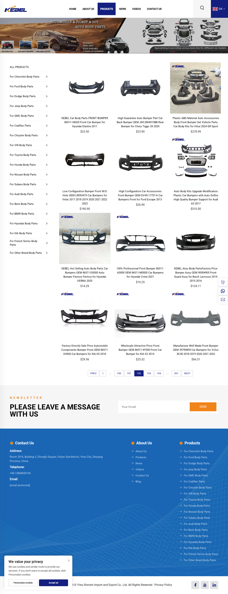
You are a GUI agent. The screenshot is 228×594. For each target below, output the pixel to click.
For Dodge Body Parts (23, 96)
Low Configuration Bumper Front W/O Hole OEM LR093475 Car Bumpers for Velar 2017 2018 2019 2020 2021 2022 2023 (84, 197)
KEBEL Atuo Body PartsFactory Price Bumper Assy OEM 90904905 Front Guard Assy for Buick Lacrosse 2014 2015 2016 (195, 274)
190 (119, 373)
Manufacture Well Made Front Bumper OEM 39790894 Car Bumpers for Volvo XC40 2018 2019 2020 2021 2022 (196, 350)
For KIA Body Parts (21, 233)
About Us (88, 8)
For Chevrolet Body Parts (24, 76)
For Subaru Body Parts (23, 184)
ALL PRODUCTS (19, 67)
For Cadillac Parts (20, 125)
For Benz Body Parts (22, 204)
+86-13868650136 (20, 473)
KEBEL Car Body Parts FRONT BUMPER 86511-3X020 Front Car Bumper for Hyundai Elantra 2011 (84, 122)
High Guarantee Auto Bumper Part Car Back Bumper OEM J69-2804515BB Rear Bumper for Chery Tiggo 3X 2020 (140, 122)
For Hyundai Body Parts (24, 223)
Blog (138, 481)
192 (139, 373)
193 (149, 373)
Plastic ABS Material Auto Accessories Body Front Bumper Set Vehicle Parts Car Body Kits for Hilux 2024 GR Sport (196, 122)
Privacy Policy (163, 585)
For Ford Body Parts (21, 86)
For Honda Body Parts (23, 164)
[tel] (223, 282)
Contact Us (154, 8)
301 (176, 373)
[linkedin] (214, 585)
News (122, 8)
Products (106, 8)
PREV (93, 373)
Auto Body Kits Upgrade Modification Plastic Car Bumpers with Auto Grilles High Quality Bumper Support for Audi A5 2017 (195, 197)
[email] (223, 299)
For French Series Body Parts (23, 243)
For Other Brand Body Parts (26, 252)
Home (72, 8)
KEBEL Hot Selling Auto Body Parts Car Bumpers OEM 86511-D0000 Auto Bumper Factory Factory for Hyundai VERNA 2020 (84, 274)
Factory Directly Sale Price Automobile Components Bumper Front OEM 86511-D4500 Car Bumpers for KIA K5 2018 (84, 350)
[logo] (16, 8)
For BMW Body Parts (22, 213)
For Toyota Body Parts (23, 155)
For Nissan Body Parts (23, 174)
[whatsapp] (223, 291)
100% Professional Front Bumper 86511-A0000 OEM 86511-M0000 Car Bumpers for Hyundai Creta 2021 (140, 272)
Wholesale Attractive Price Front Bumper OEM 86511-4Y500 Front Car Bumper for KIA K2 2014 (140, 350)
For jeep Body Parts (22, 106)
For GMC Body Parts (22, 115)
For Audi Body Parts (21, 194)
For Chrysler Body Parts (24, 135)
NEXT (187, 373)
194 (159, 373)
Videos (136, 8)
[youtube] (205, 585)
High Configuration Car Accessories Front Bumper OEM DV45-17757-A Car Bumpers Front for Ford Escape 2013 (140, 195)
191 (129, 373)
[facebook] (195, 585)
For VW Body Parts (21, 145)
